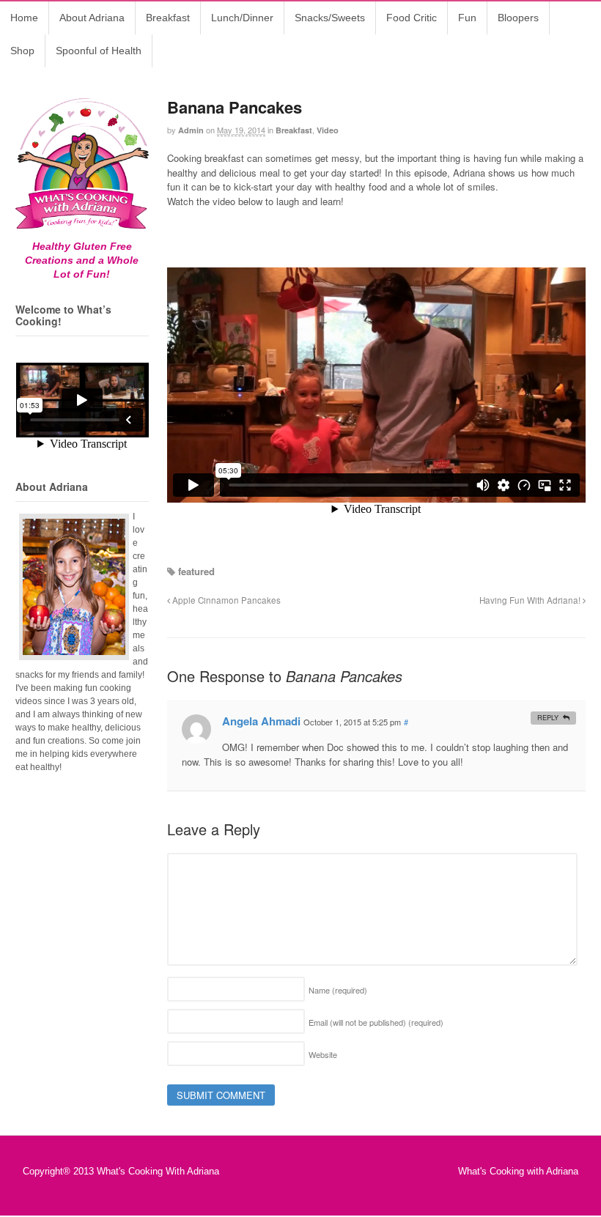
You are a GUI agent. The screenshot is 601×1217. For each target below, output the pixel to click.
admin (191, 130)
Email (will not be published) (376, 1022)
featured (196, 571)
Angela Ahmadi (261, 721)
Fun (467, 17)
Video (328, 130)
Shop (22, 50)
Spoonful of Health (98, 50)
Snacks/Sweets (330, 17)
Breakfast (168, 17)
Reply (547, 717)
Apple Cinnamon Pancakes (225, 600)
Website (323, 1054)
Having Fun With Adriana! (531, 600)
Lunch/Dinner (242, 17)
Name (338, 990)
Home (24, 17)
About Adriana (92, 17)
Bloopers (518, 17)
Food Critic (411, 17)
